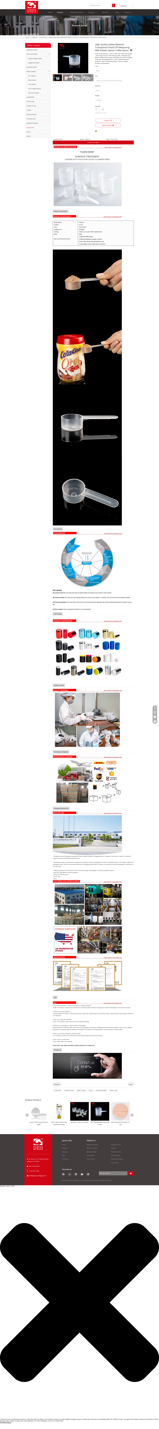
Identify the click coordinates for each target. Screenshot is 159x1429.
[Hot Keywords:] (113, 5)
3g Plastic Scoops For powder (39, 1122)
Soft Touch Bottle (32, 54)
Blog (63, 1155)
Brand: (82, 139)
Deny (5, 1422)
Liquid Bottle (30, 97)
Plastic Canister (31, 71)
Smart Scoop (30, 101)
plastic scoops (81, 1090)
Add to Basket (107, 125)
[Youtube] (82, 1174)
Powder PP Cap (31, 106)
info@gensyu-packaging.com (37, 1176)
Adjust (9, 1422)
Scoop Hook (30, 127)
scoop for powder (101, 1090)
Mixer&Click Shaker (32, 123)
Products (65, 1148)
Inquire (106, 121)
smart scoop (113, 1090)
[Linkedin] (75, 1174)
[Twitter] (69, 1174)
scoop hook (57, 1090)
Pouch (28, 132)
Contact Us (65, 1159)
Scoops (29, 110)
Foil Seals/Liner (31, 119)
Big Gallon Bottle (32, 67)
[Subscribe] (130, 1173)
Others (29, 136)
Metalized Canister (32, 50)
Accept (2, 1422)
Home (64, 1145)
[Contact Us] (87, 1054)
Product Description (93, 142)
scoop (90, 1090)
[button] (79, 1302)
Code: (107, 139)
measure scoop (69, 1090)
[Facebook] (63, 1174)
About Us (65, 1152)
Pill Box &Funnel (31, 114)
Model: (56, 139)
